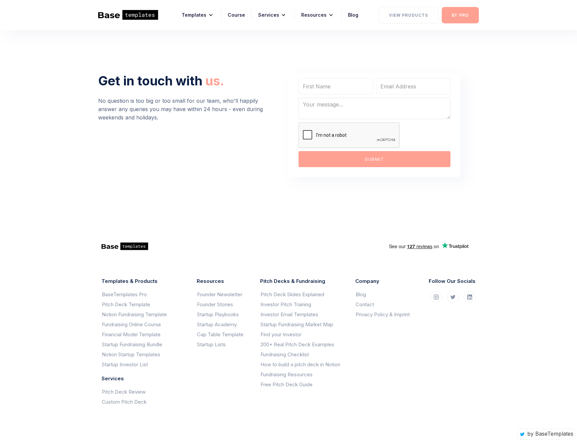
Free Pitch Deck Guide (286, 384)
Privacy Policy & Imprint (383, 314)
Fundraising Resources (286, 374)
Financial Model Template (131, 334)
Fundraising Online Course (131, 324)
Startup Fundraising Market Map (296, 324)
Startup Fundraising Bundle (132, 344)
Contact (365, 304)
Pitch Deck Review (124, 392)
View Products (408, 15)
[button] (195, 15)
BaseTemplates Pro (124, 294)
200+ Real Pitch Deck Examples (297, 344)
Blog (353, 15)
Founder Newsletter (219, 294)
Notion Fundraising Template (134, 314)
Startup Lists (211, 344)
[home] (132, 15)
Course (236, 15)
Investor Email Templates (289, 314)
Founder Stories (215, 304)
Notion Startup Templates (131, 354)
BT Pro (460, 15)
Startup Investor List (125, 364)
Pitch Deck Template (126, 304)
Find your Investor (281, 334)
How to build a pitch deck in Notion (300, 364)
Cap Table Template (220, 334)
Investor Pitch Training (285, 304)
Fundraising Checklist (284, 354)
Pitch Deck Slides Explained (292, 294)
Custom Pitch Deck (124, 402)
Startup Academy (217, 324)
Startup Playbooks (218, 314)
